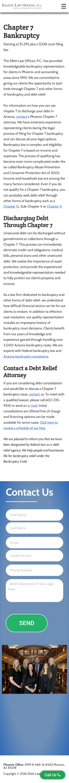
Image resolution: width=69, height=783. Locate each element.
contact (21, 117)
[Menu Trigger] (63, 6)
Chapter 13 (11, 206)
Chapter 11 (54, 206)
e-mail (32, 405)
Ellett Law (22, 6)
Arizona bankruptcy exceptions (25, 356)
